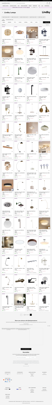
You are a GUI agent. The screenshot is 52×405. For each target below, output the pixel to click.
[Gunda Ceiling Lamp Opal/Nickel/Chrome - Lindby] (44, 245)
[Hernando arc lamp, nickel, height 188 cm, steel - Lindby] (20, 188)
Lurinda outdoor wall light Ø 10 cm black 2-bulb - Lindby (44, 307)
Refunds (32, 375)
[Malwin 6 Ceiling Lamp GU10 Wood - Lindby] (7, 150)
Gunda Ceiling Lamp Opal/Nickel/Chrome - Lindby (43, 250)
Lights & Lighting (3, 9)
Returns (32, 374)
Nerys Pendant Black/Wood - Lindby (31, 211)
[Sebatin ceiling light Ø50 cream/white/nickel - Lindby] (44, 226)
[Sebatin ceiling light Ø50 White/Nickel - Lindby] (44, 93)
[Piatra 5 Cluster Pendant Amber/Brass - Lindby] (20, 131)
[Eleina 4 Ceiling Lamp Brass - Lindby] (44, 150)
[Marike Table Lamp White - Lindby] (20, 93)
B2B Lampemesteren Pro (44, 390)
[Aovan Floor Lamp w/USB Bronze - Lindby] (7, 245)
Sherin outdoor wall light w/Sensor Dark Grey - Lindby (31, 288)
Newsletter (44, 373)
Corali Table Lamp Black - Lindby (7, 268)
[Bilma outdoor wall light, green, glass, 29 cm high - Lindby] (20, 207)
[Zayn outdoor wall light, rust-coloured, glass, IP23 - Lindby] (32, 55)
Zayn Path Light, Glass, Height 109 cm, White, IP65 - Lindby (31, 231)
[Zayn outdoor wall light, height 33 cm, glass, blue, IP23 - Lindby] (44, 36)
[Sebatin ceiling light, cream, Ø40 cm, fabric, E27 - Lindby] (7, 55)
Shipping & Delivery (32, 373)
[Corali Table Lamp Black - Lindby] (7, 265)
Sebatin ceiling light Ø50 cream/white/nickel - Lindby (43, 231)
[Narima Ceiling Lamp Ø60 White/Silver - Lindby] (20, 245)
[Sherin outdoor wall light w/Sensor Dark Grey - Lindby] (32, 284)
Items (3, 19)
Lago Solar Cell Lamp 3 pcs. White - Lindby (44, 173)
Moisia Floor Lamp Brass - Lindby (20, 268)
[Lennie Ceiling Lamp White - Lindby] (7, 226)
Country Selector (32, 392)
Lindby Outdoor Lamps (24, 17)
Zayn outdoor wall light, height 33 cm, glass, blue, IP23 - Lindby (44, 40)
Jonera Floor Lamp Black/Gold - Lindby (19, 154)
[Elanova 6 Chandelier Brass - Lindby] (32, 303)
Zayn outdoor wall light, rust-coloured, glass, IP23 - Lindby (31, 59)
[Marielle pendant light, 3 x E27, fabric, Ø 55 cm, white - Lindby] (32, 169)
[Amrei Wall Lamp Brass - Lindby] (44, 112)
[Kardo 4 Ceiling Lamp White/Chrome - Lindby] (32, 265)
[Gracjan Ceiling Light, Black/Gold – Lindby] (7, 188)
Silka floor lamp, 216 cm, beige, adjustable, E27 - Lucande (44, 211)
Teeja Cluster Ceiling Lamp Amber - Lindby (7, 173)
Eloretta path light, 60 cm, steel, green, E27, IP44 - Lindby (19, 78)
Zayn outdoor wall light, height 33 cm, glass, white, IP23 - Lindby (44, 269)
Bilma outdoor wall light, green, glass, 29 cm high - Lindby (19, 211)
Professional (47, 5)
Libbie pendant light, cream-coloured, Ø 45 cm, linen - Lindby (32, 192)
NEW (39, 5)
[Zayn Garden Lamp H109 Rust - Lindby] (20, 226)
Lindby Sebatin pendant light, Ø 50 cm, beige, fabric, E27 (31, 116)
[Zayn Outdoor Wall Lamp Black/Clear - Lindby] (7, 93)
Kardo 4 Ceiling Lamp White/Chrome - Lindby (30, 269)
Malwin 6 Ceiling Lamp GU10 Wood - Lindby (6, 154)
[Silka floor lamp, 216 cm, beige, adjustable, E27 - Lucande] (44, 207)
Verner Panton (7, 396)
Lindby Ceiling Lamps (5, 17)
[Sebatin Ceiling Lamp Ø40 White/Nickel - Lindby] (32, 74)
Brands (6, 9)
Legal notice (32, 391)
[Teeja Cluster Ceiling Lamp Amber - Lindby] (7, 169)
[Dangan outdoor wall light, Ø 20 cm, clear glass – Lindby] (44, 284)
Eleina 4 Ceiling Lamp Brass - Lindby (43, 154)
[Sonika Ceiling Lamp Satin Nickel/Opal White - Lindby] (20, 55)
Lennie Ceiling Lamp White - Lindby (6, 231)
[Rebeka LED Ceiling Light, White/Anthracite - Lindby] (7, 207)
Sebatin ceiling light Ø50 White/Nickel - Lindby (43, 97)
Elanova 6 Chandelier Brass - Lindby (31, 307)
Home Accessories (8, 398)
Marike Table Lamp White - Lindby (20, 96)
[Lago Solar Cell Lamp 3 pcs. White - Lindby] (44, 169)
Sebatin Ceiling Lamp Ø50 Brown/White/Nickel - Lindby (31, 250)
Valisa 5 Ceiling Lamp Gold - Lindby (31, 40)
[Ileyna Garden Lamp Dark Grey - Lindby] (32, 93)
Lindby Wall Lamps (41, 17)
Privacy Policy (32, 390)
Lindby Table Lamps (33, 17)
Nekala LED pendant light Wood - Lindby (44, 59)
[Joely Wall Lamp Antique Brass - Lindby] (20, 284)
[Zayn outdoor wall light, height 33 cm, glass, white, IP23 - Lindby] (44, 265)
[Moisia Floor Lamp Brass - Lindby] (20, 265)
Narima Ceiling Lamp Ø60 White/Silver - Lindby (18, 250)
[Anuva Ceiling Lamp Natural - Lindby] (7, 36)
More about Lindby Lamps (9, 19)
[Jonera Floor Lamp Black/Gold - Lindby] (20, 150)
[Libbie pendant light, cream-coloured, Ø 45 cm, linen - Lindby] (32, 188)
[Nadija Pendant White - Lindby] (32, 131)
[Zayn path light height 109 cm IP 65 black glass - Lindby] (7, 303)
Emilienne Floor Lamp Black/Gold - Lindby (20, 173)
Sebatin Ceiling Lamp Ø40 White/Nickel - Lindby (31, 78)
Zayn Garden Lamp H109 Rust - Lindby (19, 231)
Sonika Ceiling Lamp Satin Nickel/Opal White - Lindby (19, 59)
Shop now (28, 7)
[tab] (4, 22)
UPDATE (34, 7)
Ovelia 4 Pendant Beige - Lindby (44, 77)
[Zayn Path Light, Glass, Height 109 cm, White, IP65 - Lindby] (32, 226)
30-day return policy (44, 374)
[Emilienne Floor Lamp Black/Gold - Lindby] (20, 169)
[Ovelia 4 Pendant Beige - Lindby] (44, 74)
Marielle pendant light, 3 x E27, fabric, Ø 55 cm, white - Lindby (31, 173)
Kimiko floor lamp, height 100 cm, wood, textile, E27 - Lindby (7, 135)
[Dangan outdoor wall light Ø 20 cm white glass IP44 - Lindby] (20, 303)
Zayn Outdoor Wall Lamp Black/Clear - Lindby (6, 97)
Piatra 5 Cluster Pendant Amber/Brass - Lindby (18, 135)
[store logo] (6, 3)
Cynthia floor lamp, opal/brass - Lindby (7, 78)
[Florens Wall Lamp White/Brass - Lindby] (7, 112)
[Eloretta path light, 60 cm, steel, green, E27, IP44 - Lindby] (20, 74)
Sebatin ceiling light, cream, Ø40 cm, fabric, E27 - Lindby (7, 59)
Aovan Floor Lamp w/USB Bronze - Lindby (7, 250)
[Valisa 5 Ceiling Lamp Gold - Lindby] (32, 36)
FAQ (7, 374)
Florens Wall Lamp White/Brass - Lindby (7, 116)
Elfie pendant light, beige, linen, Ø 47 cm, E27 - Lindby (44, 192)
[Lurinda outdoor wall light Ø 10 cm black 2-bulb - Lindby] (44, 303)
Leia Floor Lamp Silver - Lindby (7, 287)
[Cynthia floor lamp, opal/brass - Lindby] (7, 74)
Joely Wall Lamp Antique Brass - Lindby (19, 288)
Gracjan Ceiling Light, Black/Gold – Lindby (7, 192)
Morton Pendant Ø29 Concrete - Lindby (32, 154)
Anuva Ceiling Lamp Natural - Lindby (6, 40)
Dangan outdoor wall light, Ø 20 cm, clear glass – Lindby (44, 288)
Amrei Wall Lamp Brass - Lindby (44, 115)
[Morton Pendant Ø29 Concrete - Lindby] (32, 150)
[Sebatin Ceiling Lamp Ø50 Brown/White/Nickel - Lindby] (32, 245)
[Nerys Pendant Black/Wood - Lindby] (32, 207)
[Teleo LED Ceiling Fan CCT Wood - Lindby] (20, 36)
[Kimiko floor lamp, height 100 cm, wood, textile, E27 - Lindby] (7, 131)
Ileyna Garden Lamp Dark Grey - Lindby (32, 97)
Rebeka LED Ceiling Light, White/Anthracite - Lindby (6, 211)
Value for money (7, 397)
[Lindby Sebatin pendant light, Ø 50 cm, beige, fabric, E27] (32, 112)
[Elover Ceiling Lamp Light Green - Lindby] (44, 131)
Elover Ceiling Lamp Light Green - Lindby (44, 135)
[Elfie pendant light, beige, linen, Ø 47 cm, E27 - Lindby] (44, 188)
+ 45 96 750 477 (32, 401)
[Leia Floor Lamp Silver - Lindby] (7, 284)
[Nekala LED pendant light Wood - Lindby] (44, 55)
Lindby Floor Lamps (14, 17)
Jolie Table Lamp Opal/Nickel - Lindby (19, 116)
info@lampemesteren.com (7, 373)
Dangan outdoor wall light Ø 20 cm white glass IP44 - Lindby (19, 307)
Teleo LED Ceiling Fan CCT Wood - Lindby (20, 40)
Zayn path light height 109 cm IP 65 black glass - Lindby (7, 307)
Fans (18, 5)
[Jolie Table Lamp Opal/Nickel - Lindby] (20, 112)
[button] (12, 37)
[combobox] (28, 3)
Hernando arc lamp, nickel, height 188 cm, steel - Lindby (20, 192)
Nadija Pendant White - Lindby (31, 134)
